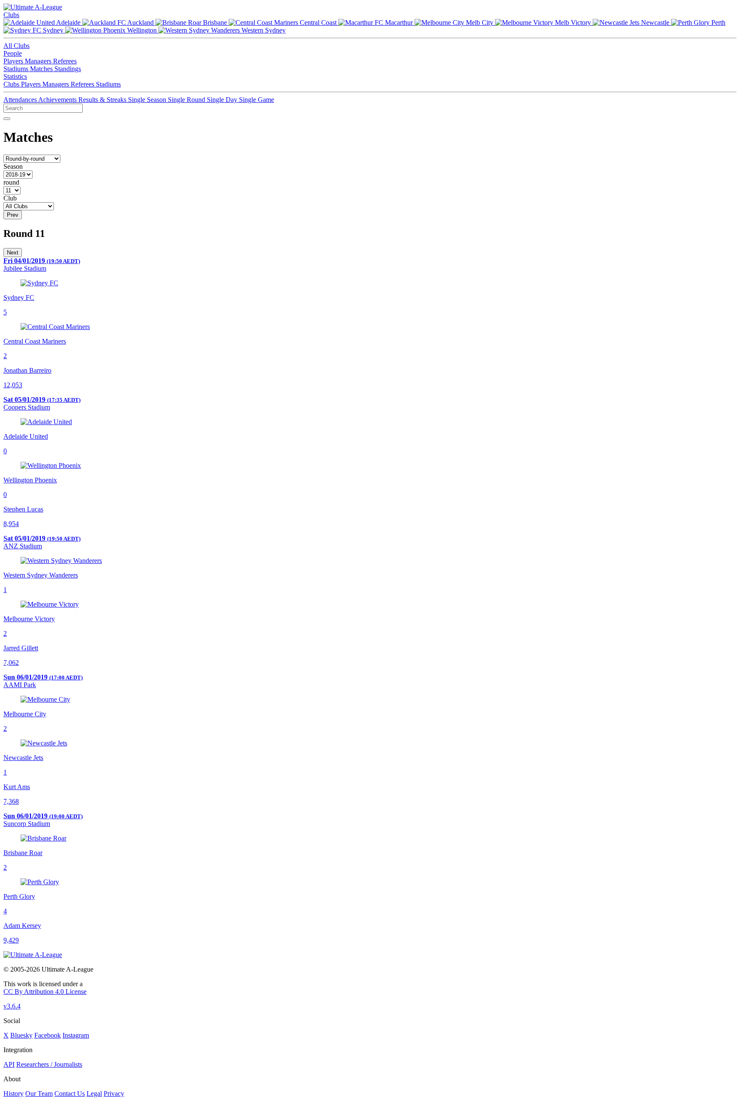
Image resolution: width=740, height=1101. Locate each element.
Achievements (58, 99)
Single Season (148, 99)
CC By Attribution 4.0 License (45, 991)
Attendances (20, 99)
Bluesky (21, 1035)
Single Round (187, 99)
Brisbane (215, 22)
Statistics (15, 76)
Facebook (47, 1035)
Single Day (223, 99)
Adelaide (68, 22)
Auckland (140, 22)
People (12, 53)
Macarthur (399, 22)
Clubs (11, 14)
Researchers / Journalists (49, 1064)
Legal (94, 1093)
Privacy (114, 1093)
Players (14, 61)
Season (13, 166)
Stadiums (16, 68)
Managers (39, 61)
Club (10, 198)
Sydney (53, 30)
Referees (65, 61)
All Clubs (16, 45)
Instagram (76, 1035)
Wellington (141, 30)
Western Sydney (263, 30)
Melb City (479, 22)
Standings (67, 68)
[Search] (6, 118)
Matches (42, 68)
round (11, 182)
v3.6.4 (12, 1006)
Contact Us (69, 1093)
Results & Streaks (103, 99)
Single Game (256, 99)
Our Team (39, 1093)
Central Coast (318, 22)
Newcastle (655, 22)
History (13, 1093)
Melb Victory (573, 22)
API (9, 1064)
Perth (717, 22)
